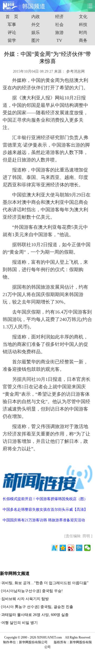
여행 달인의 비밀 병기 (19, 623)
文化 (83, 16)
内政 (35, 16)
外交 (35, 24)
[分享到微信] (87, 548)
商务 (83, 40)
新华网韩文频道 (15, 573)
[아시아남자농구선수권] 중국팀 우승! (32, 591)
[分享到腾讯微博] (79, 548)
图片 (35, 40)
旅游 (59, 32)
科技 (83, 24)
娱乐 (35, 32)
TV (59, 40)
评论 (12, 32)
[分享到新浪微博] (71, 548)
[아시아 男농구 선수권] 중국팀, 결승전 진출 (37, 607)
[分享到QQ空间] (63, 548)
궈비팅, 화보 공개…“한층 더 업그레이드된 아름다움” (44, 583)
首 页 (12, 16)
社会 (59, 24)
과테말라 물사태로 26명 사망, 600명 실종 (35, 615)
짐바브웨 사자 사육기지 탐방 (25, 599)
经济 (59, 16)
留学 (12, 40)
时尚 (83, 32)
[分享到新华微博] (54, 548)
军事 (12, 24)
